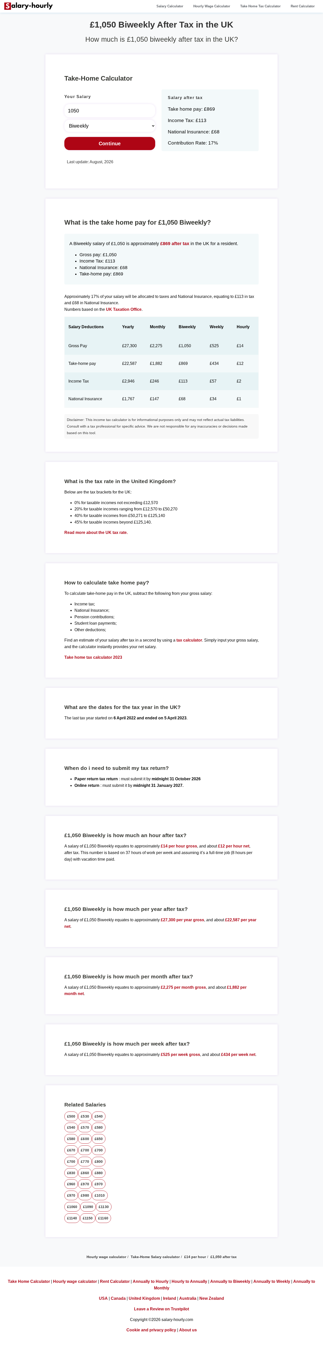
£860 (85, 1173)
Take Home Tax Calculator (260, 6)
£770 (85, 1162)
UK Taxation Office (124, 309)
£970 (85, 1184)
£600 (85, 1139)
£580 (99, 1127)
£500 (71, 1116)
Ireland (169, 1298)
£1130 (104, 1207)
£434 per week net (238, 1054)
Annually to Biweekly (230, 1281)
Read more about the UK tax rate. (96, 532)
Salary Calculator (169, 6)
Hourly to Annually (189, 1281)
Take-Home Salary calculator (155, 1257)
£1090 (88, 1207)
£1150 (88, 1218)
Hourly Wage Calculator (211, 6)
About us (188, 1330)
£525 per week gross (180, 1054)
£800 (99, 1162)
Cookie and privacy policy (151, 1330)
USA (103, 1298)
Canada (118, 1298)
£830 (71, 1173)
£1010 (100, 1195)
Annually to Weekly (271, 1281)
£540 (99, 1116)
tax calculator (189, 640)
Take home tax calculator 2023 (93, 657)
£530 (85, 1116)
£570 (85, 1127)
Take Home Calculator (29, 1281)
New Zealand (211, 1298)
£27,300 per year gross (182, 920)
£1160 (103, 1218)
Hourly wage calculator (106, 1257)
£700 (85, 1150)
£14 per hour (195, 1257)
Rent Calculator (303, 6)
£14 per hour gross (179, 846)
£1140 (72, 1218)
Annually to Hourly (151, 1281)
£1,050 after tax (223, 1257)
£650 (99, 1139)
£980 (85, 1195)
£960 (71, 1184)
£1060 (72, 1207)
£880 (99, 1173)
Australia (187, 1298)
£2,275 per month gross (183, 987)
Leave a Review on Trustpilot (161, 1309)
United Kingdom (144, 1298)
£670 (71, 1150)
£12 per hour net (233, 846)
